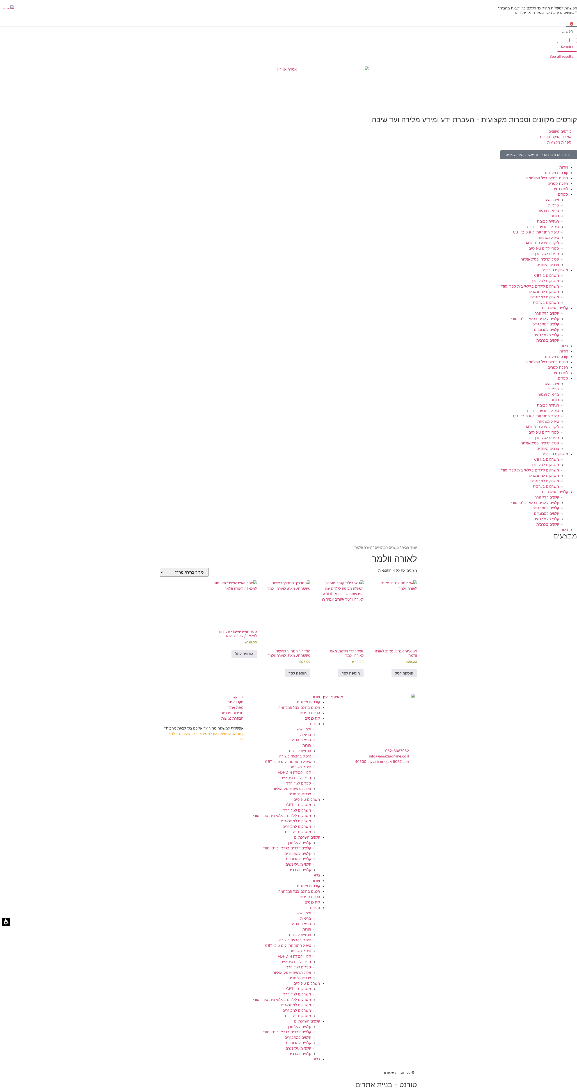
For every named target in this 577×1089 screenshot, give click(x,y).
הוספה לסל (404, 673)
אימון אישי (551, 199)
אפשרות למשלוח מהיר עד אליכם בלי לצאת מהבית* (537, 8)
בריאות (553, 205)
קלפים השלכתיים (555, 308)
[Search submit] (573, 40)
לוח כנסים (560, 189)
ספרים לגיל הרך (546, 254)
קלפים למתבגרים (545, 324)
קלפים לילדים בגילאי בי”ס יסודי (535, 318)
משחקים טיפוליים (554, 270)
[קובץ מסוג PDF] (7, 7)
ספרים (563, 194)
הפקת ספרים (558, 183)
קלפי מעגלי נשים (546, 335)
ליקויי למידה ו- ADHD (542, 243)
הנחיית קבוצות (548, 221)
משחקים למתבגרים (544, 291)
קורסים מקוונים (556, 172)
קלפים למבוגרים (546, 329)
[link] (538, 154)
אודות (563, 167)
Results (567, 47)
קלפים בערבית (547, 340)
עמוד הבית (409, 547)
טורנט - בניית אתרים (386, 1084)
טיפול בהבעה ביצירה (543, 226)
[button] (571, 24)
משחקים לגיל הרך (545, 281)
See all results (561, 56)
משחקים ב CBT (546, 275)
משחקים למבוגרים (544, 297)
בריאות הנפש (548, 210)
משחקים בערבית (546, 302)
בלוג (564, 345)
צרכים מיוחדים (547, 264)
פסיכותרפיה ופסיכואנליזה (540, 259)
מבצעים (565, 535)
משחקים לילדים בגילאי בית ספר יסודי (530, 286)
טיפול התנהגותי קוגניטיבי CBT (536, 232)
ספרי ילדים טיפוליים (544, 248)
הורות (554, 216)
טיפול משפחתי (547, 237)
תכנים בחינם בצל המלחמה (547, 178)
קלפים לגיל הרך (547, 313)
